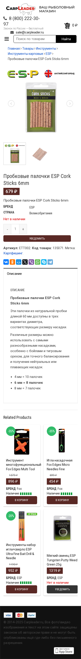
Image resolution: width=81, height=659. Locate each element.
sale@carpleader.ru (30, 32)
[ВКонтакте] (6, 262)
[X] (25, 262)
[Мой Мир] (18, 262)
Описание (14, 274)
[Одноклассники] (12, 262)
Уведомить (37, 238)
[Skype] (44, 262)
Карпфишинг (13, 253)
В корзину (21, 455)
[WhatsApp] (37, 262)
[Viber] (31, 262)
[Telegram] (50, 262)
